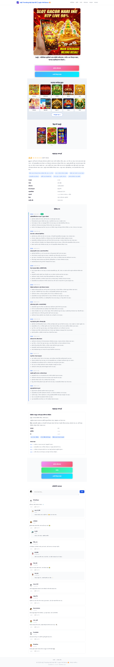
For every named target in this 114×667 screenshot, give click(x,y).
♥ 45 (31, 528)
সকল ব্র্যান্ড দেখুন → (57, 114)
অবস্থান (91, 2)
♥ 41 (31, 627)
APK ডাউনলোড (57, 68)
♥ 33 (31, 639)
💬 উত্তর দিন (37, 506)
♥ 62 (31, 651)
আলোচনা (96, 2)
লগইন (81, 2)
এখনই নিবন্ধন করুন (57, 74)
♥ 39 (31, 570)
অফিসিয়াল (72, 2)
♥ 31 (31, 549)
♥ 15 (31, 506)
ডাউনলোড (86, 2)
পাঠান (82, 491)
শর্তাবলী (54, 659)
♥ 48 (31, 615)
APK (77, 2)
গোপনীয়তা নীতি (58, 659)
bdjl (29, 161)
